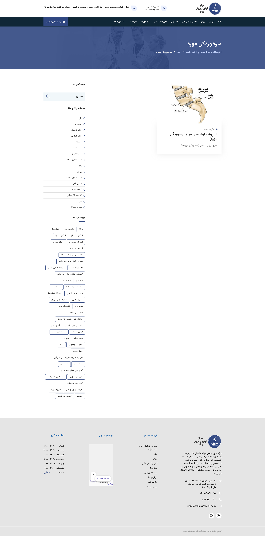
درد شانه (67, 280)
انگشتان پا (77, 147)
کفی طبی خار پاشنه (55, 376)
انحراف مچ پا (58, 242)
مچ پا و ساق (76, 207)
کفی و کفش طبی (149, 463)
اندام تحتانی (76, 130)
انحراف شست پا (76, 242)
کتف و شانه (77, 189)
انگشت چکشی (76, 248)
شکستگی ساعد (76, 312)
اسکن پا (174, 21)
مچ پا (66, 338)
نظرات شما (132, 21)
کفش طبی (78, 364)
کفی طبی (64, 364)
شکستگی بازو (64, 306)
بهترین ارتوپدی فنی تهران (72, 254)
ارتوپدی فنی (69, 229)
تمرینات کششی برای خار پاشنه (70, 274)
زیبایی (79, 171)
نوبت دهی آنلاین (54, 21)
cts (81, 229)
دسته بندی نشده (74, 159)
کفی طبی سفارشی (75, 383)
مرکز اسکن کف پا (59, 331)
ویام (61, 344)
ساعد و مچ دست (74, 177)
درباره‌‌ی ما (145, 21)
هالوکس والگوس (76, 344)
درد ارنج (79, 280)
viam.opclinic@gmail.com (201, 506)
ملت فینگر (78, 338)
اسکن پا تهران (77, 235)
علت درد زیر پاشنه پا (74, 325)
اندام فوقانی (76, 136)
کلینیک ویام (56, 389)
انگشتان (78, 142)
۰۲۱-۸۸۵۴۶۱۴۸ (208, 493)
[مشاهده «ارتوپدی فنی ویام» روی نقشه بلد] (101, 465)
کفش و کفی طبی (189, 21)
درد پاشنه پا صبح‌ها (74, 286)
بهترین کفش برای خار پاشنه (71, 261)
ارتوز (212, 21)
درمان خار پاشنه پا (75, 293)
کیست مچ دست (64, 396)
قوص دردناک (77, 331)
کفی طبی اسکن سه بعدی (72, 370)
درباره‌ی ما (152, 477)
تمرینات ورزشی (160, 21)
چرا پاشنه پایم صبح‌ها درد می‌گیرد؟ (67, 357)
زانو (80, 165)
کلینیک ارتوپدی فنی (74, 389)
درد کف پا (56, 286)
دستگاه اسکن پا (55, 293)
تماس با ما (119, 21)
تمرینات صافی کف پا (56, 267)
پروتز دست (78, 351)
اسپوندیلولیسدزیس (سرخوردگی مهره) (193, 137)
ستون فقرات (76, 183)
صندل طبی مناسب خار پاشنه (70, 319)
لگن (80, 201)
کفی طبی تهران (76, 376)
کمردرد (80, 396)
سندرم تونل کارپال (59, 299)
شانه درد (79, 306)
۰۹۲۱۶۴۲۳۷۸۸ (208, 500)
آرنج (80, 118)
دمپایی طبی (77, 299)
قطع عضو (55, 325)
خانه (220, 21)
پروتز (203, 21)
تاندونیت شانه (76, 267)
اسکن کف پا (60, 235)
